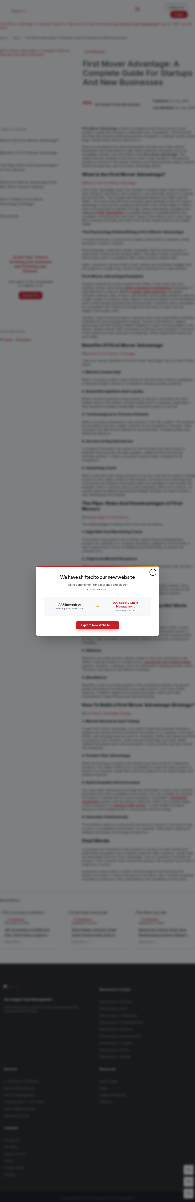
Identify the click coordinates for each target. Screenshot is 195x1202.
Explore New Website (95, 625)
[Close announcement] (152, 572)
